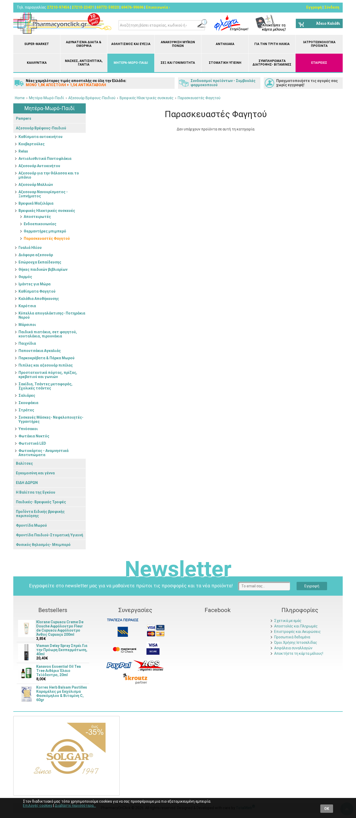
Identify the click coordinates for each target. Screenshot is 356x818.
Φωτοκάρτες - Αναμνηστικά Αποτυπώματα (44, 453)
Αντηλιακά (225, 44)
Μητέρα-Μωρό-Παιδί (131, 63)
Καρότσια (27, 306)
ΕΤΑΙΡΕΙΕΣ (319, 63)
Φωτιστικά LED (32, 443)
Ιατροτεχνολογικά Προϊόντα (319, 44)
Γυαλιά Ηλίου (30, 248)
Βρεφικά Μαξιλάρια (36, 203)
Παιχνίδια (27, 343)
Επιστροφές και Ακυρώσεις (297, 632)
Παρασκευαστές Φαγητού (47, 238)
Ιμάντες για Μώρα (35, 284)
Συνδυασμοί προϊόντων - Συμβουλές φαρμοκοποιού (223, 83)
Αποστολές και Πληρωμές (296, 626)
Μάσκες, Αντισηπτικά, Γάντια (83, 62)
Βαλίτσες (24, 463)
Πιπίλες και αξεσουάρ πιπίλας (46, 365)
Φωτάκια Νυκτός (34, 436)
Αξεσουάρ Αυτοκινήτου (39, 166)
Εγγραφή (314, 7)
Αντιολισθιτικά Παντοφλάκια (45, 158)
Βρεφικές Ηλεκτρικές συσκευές (47, 211)
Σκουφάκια (28, 403)
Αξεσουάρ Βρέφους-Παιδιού (41, 128)
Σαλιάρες (27, 395)
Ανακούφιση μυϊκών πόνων (178, 44)
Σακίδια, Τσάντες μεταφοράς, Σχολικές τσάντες (45, 386)
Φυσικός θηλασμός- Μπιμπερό (43, 545)
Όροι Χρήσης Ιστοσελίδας (295, 642)
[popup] (119, 665)
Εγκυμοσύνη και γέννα (35, 473)
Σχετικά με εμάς (288, 621)
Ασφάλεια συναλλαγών (293, 648)
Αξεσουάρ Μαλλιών (36, 185)
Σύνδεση (331, 7)
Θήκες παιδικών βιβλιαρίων (43, 269)
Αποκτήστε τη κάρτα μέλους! (298, 653)
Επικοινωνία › (158, 7)
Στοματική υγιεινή (225, 63)
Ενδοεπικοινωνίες (40, 224)
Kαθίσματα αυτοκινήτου (41, 137)
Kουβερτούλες (32, 144)
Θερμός (25, 277)
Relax (23, 151)
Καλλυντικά (37, 63)
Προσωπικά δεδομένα (292, 637)
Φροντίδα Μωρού (31, 525)
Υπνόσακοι (28, 429)
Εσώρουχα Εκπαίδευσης (40, 262)
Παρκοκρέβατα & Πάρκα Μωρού (47, 358)
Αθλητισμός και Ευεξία (130, 44)
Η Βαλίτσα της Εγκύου (35, 492)
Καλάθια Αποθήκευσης (39, 299)
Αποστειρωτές (37, 217)
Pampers (23, 118)
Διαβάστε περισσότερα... (75, 805)
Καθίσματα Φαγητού (37, 291)
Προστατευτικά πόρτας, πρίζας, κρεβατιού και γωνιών (48, 374)
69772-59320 (107, 7)
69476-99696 (132, 7)
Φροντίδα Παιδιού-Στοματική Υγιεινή (49, 535)
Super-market (36, 44)
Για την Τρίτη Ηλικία (272, 44)
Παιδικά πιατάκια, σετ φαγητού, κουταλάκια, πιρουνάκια (48, 334)
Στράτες (26, 410)
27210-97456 (58, 7)
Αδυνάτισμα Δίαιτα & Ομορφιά (83, 44)
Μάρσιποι (27, 325)
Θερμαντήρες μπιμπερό (45, 231)
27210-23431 (83, 7)
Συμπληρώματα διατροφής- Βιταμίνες (272, 62)
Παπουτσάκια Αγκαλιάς (40, 351)
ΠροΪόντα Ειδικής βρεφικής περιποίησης (40, 513)
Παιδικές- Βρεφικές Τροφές (41, 502)
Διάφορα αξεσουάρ (36, 255)
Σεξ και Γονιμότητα (178, 63)
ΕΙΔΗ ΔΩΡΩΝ (27, 483)
